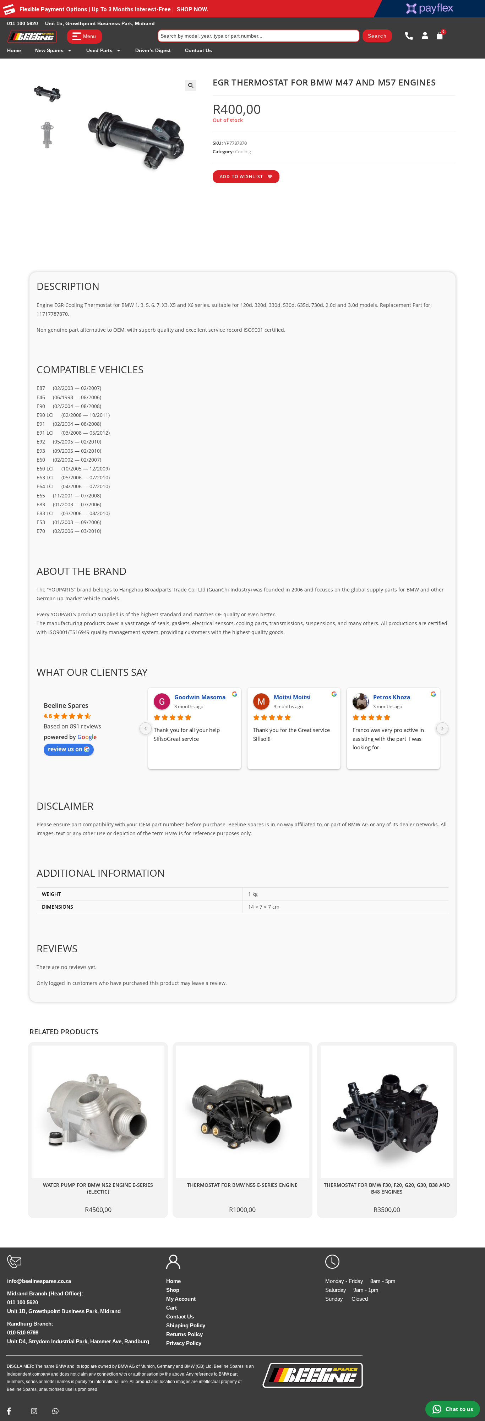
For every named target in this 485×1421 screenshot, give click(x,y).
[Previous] (146, 728)
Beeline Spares (66, 705)
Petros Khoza (391, 697)
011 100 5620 (22, 23)
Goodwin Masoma (200, 697)
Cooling (243, 151)
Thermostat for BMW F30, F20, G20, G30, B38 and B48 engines (387, 1188)
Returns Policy (184, 1334)
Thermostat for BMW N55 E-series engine (242, 1185)
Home (14, 50)
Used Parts (99, 50)
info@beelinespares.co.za (39, 1281)
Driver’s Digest (153, 50)
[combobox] (259, 35)
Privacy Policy (183, 1343)
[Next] (442, 728)
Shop (172, 1290)
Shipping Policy (185, 1325)
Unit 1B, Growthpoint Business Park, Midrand (64, 1311)
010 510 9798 (22, 1332)
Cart (171, 1308)
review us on (65, 749)
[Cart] (439, 35)
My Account (181, 1299)
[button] (190, 85)
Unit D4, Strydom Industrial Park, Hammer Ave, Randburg (78, 1341)
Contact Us (198, 50)
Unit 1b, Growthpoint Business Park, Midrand (100, 23)
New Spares (49, 50)
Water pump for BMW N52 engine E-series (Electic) (98, 1188)
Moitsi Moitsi (292, 697)
